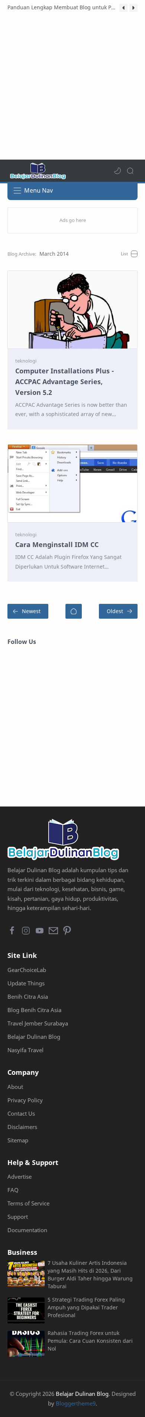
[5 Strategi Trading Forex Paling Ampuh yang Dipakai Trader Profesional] (26, 1310)
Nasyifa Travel (25, 1050)
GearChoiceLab (26, 969)
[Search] (130, 170)
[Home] (73, 611)
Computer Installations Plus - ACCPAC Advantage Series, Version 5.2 (64, 381)
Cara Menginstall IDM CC (57, 544)
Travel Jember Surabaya (37, 1023)
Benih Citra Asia (27, 996)
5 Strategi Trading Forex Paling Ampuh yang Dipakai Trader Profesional (86, 1307)
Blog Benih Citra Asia (34, 1010)
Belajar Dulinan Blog (33, 1036)
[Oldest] (118, 611)
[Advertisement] (72, 87)
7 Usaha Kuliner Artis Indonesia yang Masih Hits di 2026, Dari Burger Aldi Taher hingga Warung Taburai (90, 1274)
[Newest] (27, 611)
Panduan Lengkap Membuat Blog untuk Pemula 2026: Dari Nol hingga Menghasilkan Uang (61, 7)
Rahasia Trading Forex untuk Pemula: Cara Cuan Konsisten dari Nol (90, 1340)
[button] (123, 8)
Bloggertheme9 (76, 1403)
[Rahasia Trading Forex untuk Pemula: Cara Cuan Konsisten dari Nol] (26, 1344)
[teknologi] (25, 360)
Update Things (26, 983)
